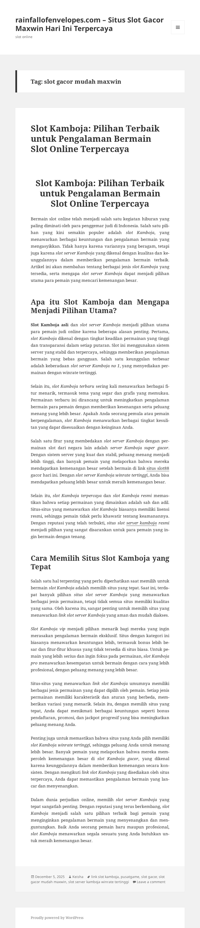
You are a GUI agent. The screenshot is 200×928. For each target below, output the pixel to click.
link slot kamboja (105, 876)
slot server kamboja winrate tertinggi (98, 881)
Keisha (77, 876)
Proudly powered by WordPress (57, 917)
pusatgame (130, 876)
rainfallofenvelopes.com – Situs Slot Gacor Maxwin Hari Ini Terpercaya (89, 24)
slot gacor (149, 876)
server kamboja (141, 523)
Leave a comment (151, 881)
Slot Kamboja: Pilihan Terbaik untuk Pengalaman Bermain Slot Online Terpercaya (95, 138)
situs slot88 (158, 468)
